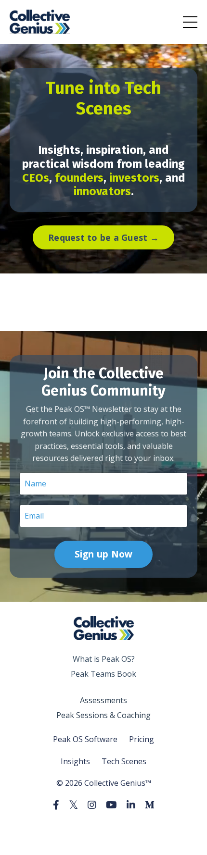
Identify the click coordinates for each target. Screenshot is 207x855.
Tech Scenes (124, 761)
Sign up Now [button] (104, 553)
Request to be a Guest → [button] (103, 237)
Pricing (141, 739)
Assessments (103, 700)
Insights (75, 761)
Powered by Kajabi (104, 830)
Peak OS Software (85, 739)
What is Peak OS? (104, 659)
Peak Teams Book (103, 674)
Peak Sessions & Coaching (103, 715)
